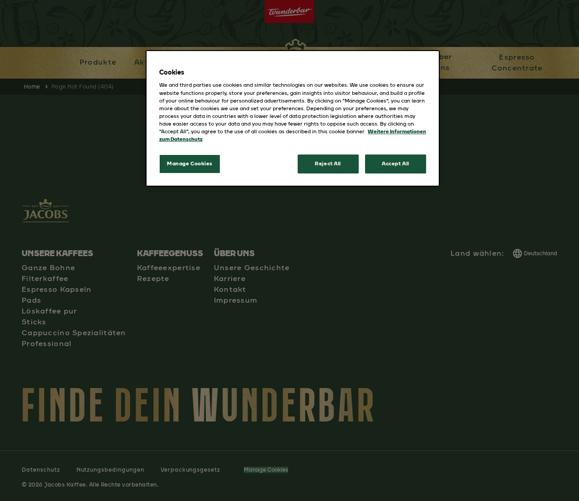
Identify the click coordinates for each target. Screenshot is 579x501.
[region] (293, 118)
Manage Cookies (190, 163)
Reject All (328, 163)
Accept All (395, 163)
